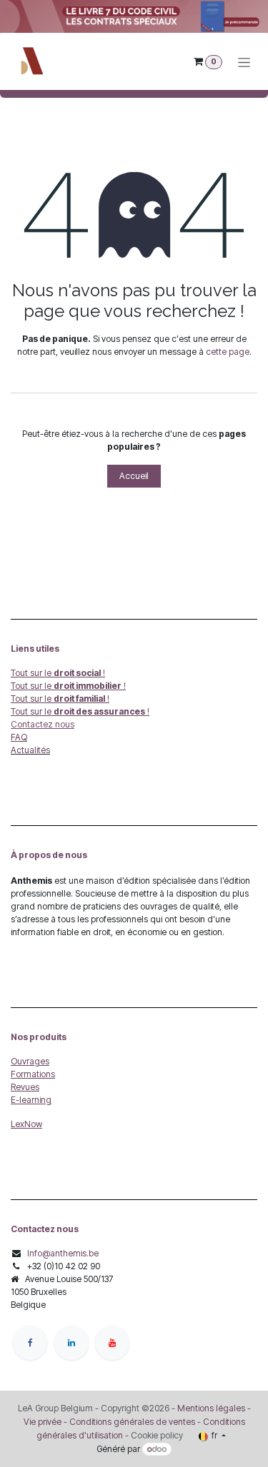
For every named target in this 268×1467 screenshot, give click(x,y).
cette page (227, 351)
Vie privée (42, 1421)
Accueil (134, 475)
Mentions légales (211, 1408)
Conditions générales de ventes (131, 1421)
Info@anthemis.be (63, 1253)
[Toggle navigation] (244, 62)
